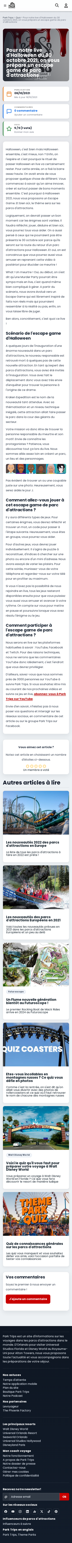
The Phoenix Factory (17, 1410)
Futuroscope (16, 991)
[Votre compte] (65, 5)
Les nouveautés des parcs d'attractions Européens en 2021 (33, 919)
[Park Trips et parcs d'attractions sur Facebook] (6, 1511)
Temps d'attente (14, 1380)
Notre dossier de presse (19, 1464)
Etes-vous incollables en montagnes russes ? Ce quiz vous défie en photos (34, 1077)
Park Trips (8, 17)
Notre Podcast (13, 1396)
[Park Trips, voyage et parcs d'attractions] (11, 5)
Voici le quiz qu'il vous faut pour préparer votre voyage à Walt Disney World (32, 1166)
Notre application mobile (20, 1384)
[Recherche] (57, 5)
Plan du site (10, 1388)
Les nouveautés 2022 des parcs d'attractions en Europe (32, 844)
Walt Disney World (19, 1155)
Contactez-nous (14, 1468)
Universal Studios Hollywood (22, 1441)
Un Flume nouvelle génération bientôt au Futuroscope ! (31, 1001)
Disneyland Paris (14, 1445)
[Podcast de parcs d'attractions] (35, 1511)
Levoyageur (11, 1406)
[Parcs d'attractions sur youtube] (13, 1511)
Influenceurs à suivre (17, 1524)
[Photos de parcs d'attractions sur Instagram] (20, 1511)
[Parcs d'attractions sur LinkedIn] (27, 1511)
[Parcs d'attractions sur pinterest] (56, 1511)
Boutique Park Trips (16, 1392)
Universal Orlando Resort (20, 1433)
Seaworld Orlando (15, 1437)
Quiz (18, 17)
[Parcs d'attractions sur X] (42, 1511)
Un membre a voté (36, 770)
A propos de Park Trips (18, 1460)
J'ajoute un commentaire (28, 1299)
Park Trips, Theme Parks (19, 1535)
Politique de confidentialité (21, 1476)
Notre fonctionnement (18, 1456)
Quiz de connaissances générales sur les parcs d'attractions (34, 1245)
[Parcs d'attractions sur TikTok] (49, 1511)
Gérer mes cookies (16, 1472)
